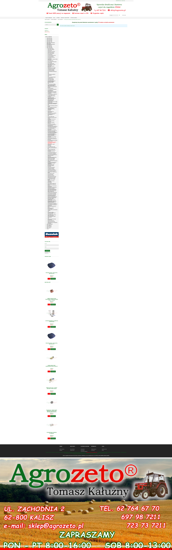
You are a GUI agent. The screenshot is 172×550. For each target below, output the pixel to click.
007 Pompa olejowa (51, 53)
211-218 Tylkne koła (51, 116)
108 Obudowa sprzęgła (51, 68)
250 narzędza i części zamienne (51, 144)
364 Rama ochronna (51, 175)
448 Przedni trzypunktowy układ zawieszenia (52, 215)
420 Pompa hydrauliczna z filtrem (52, 207)
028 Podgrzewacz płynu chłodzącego (51, 65)
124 (48, 72)
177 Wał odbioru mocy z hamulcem (51, 96)
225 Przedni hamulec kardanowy (51, 121)
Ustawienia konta (72, 450)
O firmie (103, 450)
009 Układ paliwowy (51, 52)
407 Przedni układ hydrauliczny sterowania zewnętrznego (51, 199)
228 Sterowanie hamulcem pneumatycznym (52, 125)
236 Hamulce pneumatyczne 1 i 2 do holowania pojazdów (52, 132)
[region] (52, 235)
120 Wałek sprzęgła (51, 69)
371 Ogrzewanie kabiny (51, 178)
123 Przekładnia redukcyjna (52, 71)
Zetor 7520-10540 (49, 47)
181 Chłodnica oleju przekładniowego (51, 100)
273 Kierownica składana (52, 153)
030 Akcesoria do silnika (51, 67)
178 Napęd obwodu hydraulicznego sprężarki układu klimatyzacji (52, 98)
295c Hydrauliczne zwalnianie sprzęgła (52, 161)
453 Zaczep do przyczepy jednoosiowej (52, 219)
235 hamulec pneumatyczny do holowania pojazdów (52, 131)
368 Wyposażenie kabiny (52, 177)
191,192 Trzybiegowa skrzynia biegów (52, 106)
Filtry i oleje (48, 227)
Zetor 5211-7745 (49, 41)
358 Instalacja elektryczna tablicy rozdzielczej (52, 191)
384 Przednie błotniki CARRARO (51, 181)
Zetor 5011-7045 (49, 40)
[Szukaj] (119, 15)
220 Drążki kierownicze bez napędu (52, 118)
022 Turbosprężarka (51, 63)
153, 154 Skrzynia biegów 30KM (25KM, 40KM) (52, 85)
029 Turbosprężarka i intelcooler (51, 66)
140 (48, 83)
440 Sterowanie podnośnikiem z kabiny (52, 210)
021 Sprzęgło (50, 62)
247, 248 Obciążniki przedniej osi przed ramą (52, 140)
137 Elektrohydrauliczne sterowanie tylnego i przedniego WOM (51, 82)
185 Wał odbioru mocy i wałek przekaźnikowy (52, 102)
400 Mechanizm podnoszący (52, 192)
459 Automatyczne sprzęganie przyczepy (52, 223)
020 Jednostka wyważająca (52, 61)
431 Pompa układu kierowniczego (51, 208)
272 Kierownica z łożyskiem (52, 152)
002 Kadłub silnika (51, 48)
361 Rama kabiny (50, 174)
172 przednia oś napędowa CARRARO (52, 93)
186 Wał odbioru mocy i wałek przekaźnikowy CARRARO (52, 103)
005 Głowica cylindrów (51, 51)
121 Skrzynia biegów (51, 70)
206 (48, 115)
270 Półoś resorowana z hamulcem (51, 150)
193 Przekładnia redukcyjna (52, 107)
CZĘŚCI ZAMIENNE (48, 36)
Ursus (48, 228)
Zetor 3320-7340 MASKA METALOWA (51, 43)
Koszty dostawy (82, 450)
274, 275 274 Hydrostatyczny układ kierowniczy (52, 155)
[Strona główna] (86, 8)
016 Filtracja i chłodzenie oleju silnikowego (52, 59)
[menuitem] (49, 18)
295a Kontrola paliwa (51, 159)
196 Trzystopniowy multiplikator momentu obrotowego (51, 109)
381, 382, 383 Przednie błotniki (51, 179)
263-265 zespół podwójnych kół (52, 148)
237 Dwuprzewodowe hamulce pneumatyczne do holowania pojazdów (52, 135)
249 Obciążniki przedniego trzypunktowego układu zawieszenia (52, 143)
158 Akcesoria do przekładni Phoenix (52, 87)
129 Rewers (50, 75)
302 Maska (49, 166)
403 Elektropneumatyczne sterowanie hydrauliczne (52, 195)
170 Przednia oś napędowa (52, 89)
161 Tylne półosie (50, 88)
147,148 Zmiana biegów (51, 84)
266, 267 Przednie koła (51, 149)
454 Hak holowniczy (51, 220)
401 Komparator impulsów (52, 193)
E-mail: (46, 243)
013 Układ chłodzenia (51, 57)
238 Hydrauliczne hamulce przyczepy (52, 136)
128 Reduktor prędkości (51, 74)
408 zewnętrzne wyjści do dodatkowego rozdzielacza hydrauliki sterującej (52, 201)
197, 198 (49, 110)
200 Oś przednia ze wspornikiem (51, 111)
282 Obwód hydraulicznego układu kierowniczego (52, 157)
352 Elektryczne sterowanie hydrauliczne (52, 186)
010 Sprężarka (50, 54)
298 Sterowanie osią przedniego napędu (51, 165)
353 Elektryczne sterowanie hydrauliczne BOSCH (52, 188)
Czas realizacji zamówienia (84, 451)
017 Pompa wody (50, 60)
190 (48, 104)
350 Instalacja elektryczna (52, 183)
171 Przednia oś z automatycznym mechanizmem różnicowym (52, 91)
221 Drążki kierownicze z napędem (52, 119)
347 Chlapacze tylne (51, 173)
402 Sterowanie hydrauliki (52, 194)
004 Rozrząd (50, 50)
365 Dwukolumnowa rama (52, 176)
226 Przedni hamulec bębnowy (51, 122)
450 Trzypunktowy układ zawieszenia (51, 216)
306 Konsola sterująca (51, 167)
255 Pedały (49, 145)
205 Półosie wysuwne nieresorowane (51, 114)
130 (48, 76)
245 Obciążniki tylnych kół (52, 137)
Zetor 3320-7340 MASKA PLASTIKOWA (51, 44)
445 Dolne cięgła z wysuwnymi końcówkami (52, 212)
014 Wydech (50, 58)
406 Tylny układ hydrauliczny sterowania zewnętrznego (52, 197)
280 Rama (49, 156)
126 (48, 73)
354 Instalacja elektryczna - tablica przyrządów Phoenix (52, 189)
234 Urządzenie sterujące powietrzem (52, 129)
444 (48, 211)
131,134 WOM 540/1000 (51, 77)
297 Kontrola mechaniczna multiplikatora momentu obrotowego (52, 163)
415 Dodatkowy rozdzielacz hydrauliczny (52, 205)
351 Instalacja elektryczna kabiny (52, 184)
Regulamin (61, 450)
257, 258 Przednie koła (51, 146)
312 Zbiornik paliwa (51, 168)
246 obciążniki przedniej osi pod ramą (52, 139)
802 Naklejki (50, 182)
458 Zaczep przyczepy (51, 221)
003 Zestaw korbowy (51, 49)
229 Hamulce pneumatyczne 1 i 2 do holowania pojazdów (52, 127)
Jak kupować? (93, 450)
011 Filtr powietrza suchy (52, 55)
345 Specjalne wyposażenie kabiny (52, 172)
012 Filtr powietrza (51, 56)
